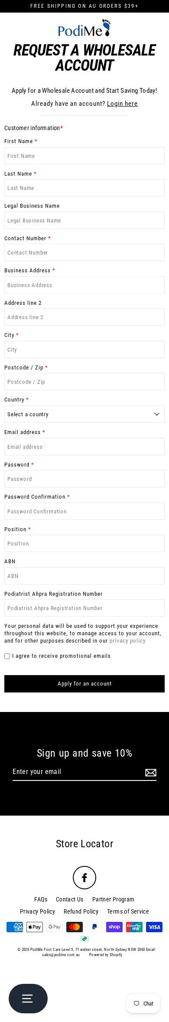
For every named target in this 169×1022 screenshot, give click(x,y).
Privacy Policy (37, 911)
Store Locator (84, 844)
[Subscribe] (149, 772)
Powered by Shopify (106, 955)
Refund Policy (81, 911)
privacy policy (128, 640)
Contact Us (70, 899)
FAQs (40, 899)
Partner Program (113, 899)
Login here (122, 104)
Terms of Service (128, 911)
